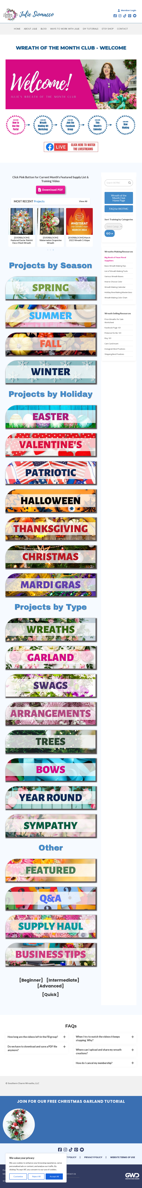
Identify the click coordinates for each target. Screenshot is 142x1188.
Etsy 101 (108, 338)
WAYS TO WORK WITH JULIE (65, 28)
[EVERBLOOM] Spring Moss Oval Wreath (50, 238)
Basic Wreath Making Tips (115, 266)
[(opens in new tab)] (18, 124)
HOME (17, 28)
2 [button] (50, 250)
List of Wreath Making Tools (116, 271)
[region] (36, 1167)
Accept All (54, 1176)
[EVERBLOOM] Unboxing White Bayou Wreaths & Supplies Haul (79, 240)
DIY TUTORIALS (90, 28)
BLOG (44, 28)
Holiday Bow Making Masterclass (118, 292)
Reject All (36, 1176)
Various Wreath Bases (114, 276)
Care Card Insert (111, 343)
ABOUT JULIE (30, 28)
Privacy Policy (93, 1157)
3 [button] (53, 250)
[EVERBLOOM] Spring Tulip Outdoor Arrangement (21, 240)
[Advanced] (50, 986)
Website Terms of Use (122, 1157)
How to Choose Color (113, 281)
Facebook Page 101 (113, 327)
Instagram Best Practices (115, 349)
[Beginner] (31, 980)
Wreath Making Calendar (115, 287)
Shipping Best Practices (114, 354)
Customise (18, 1176)
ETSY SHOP (108, 28)
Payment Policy (67, 1157)
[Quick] (50, 995)
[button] (37, 1037)
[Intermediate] (62, 980)
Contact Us (70, 1173)
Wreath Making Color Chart (116, 297)
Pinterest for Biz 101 (113, 333)
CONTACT (122, 28)
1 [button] (47, 250)
